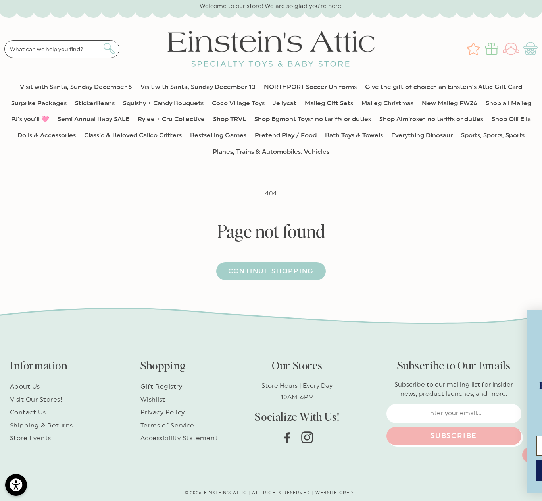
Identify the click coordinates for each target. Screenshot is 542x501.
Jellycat (284, 103)
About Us (25, 386)
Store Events (30, 438)
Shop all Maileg (508, 103)
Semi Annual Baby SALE (93, 119)
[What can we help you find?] (109, 48)
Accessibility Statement (179, 438)
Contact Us (28, 412)
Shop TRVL (229, 119)
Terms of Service (167, 425)
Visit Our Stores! (36, 400)
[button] (531, 49)
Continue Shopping (271, 271)
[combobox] (61, 49)
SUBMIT (356, 464)
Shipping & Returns (41, 425)
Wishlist (152, 400)
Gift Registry (161, 386)
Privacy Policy (162, 412)
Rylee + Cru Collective (171, 119)
